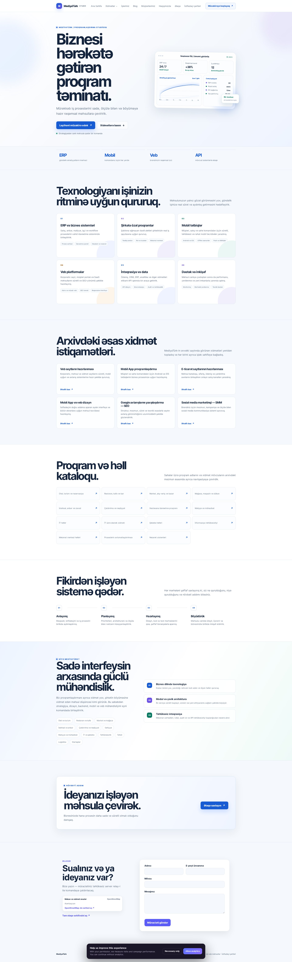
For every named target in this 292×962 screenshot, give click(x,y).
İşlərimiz (125, 6)
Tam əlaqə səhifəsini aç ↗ (76, 915)
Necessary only (172, 951)
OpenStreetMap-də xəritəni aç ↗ (79, 908)
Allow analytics (193, 951)
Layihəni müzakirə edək (75, 125)
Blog (135, 6)
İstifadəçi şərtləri (192, 6)
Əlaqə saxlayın (214, 805)
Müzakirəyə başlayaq (220, 6)
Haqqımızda (165, 6)
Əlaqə (178, 6)
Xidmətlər (111, 6)
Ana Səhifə (96, 6)
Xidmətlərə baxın (112, 125)
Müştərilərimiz (148, 6)
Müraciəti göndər (157, 922)
